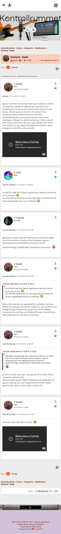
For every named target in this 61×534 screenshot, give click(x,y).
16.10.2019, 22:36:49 (17, 276)
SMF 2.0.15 (16, 522)
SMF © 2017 (28, 522)
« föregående (45, 60)
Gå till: (30, 491)
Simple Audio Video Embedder (30, 524)
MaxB (15, 60)
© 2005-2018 (35, 526)
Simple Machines (41, 522)
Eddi (18, 172)
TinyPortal (24, 526)
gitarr (26, 89)
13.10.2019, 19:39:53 (17, 184)
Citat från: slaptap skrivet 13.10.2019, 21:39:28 (19, 351)
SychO (39, 529)
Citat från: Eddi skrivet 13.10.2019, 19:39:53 (18, 284)
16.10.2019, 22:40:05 (17, 344)
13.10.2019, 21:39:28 (17, 230)
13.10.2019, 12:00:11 (14, 96)
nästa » (55, 60)
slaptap (20, 217)
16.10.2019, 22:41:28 (17, 414)
